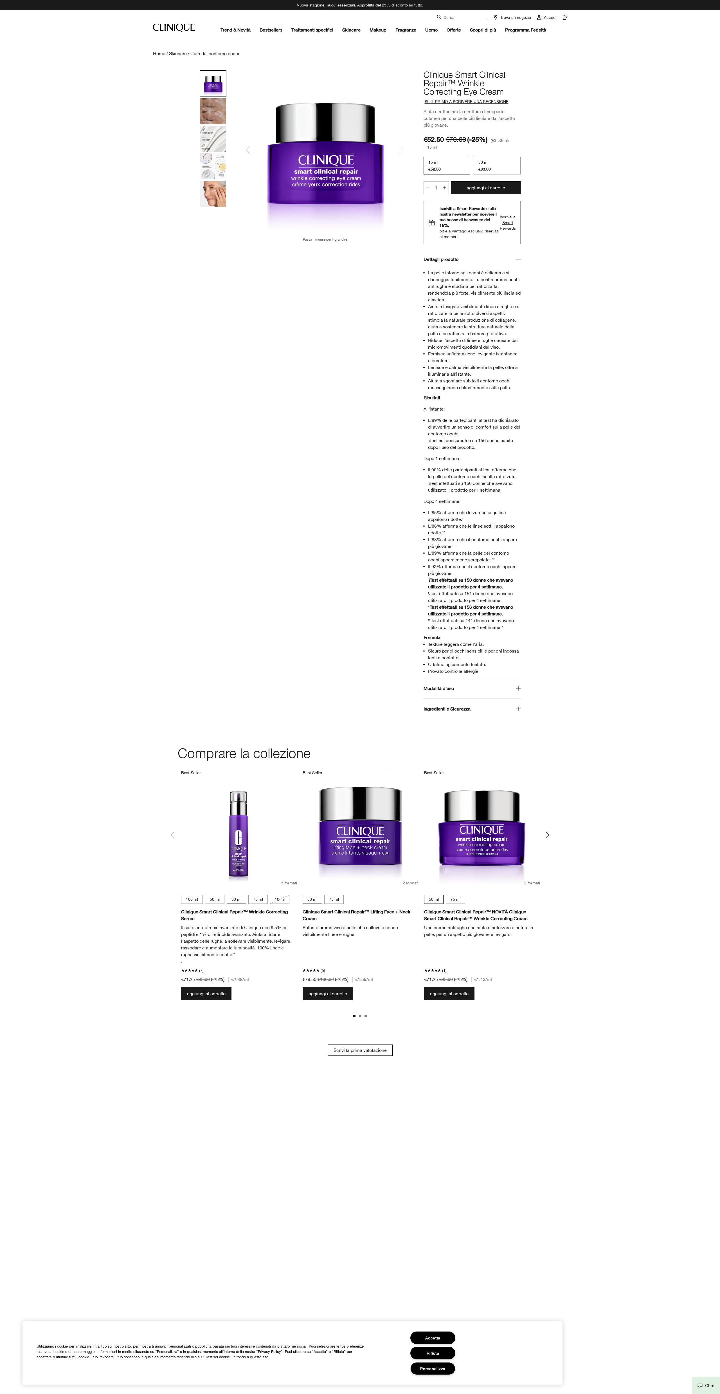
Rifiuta (433, 1353)
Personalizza (433, 1368)
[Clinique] (174, 28)
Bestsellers (271, 29)
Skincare (351, 29)
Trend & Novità (235, 29)
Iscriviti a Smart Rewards (508, 222)
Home (159, 53)
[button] (706, 1385)
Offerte (454, 29)
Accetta (432, 1337)
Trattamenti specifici (312, 29)
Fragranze (405, 29)
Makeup (378, 29)
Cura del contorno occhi (214, 53)
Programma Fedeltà (525, 29)
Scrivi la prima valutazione (360, 1050)
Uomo (431, 29)
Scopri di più (483, 29)
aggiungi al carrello (486, 187)
